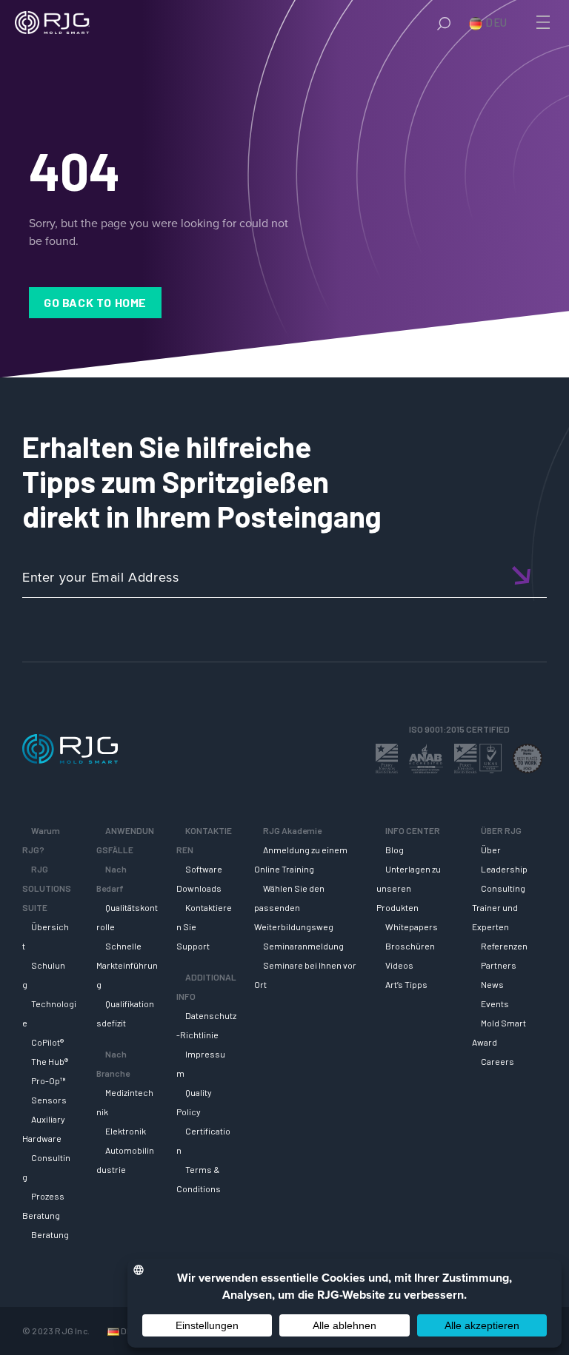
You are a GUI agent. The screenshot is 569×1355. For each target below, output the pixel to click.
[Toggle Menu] (541, 22)
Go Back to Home (95, 302)
